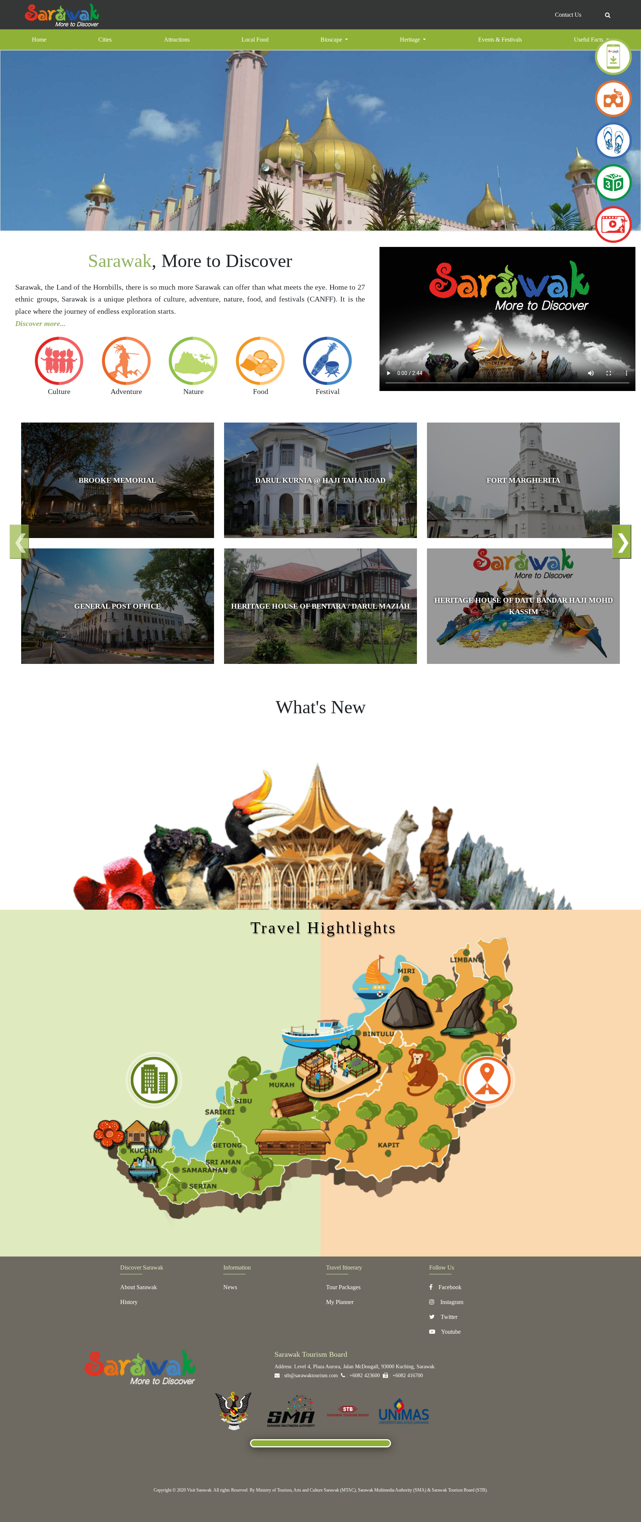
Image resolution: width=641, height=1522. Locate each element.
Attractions (177, 39)
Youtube (451, 1332)
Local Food (255, 39)
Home (49, 39)
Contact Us (568, 15)
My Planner (340, 1302)
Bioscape (331, 39)
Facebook (449, 1287)
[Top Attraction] (487, 1080)
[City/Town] (154, 1080)
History (129, 1302)
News (230, 1287)
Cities (105, 39)
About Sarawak (138, 1287)
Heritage (410, 39)
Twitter (449, 1317)
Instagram (451, 1302)
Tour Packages (343, 1287)
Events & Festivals (500, 39)
